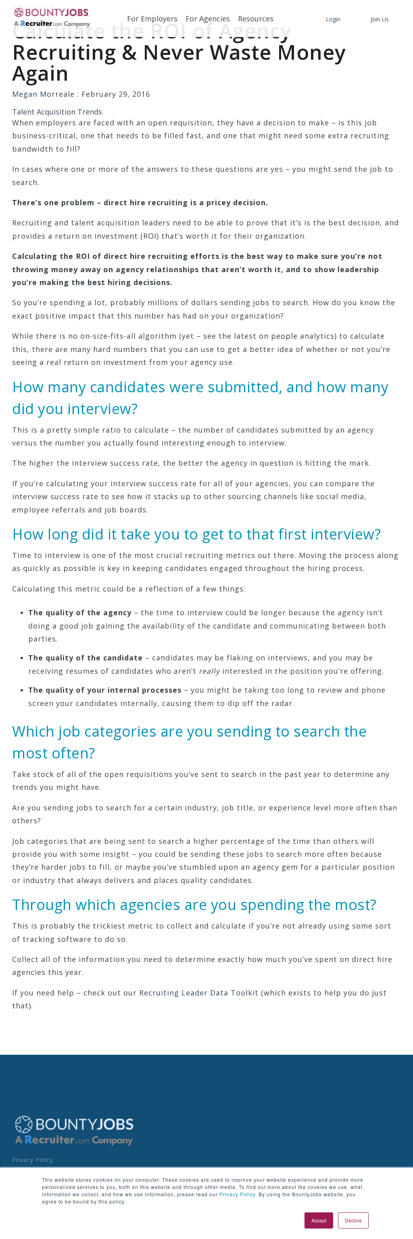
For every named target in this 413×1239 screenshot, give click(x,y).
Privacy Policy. (237, 1194)
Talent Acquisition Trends (57, 112)
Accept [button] (318, 1220)
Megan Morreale (44, 94)
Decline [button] (353, 1220)
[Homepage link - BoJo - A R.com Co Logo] (74, 1145)
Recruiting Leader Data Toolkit (199, 992)
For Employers (152, 18)
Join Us (380, 19)
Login (333, 19)
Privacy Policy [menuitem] (32, 1160)
